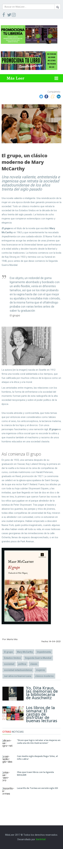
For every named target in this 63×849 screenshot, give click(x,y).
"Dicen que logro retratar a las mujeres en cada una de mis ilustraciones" (38, 741)
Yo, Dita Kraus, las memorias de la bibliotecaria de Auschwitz (42, 692)
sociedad (9, 664)
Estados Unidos (12, 658)
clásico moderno (44, 676)
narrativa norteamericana (17, 676)
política (22, 664)
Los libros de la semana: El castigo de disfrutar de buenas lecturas (41, 714)
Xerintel (41, 839)
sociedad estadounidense (18, 670)
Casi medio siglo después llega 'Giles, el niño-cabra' (37, 757)
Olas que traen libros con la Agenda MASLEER (35, 773)
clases (33, 664)
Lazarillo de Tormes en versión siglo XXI (37, 788)
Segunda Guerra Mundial (38, 658)
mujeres (40, 670)
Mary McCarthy (25, 652)
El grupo (8, 652)
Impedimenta (44, 652)
